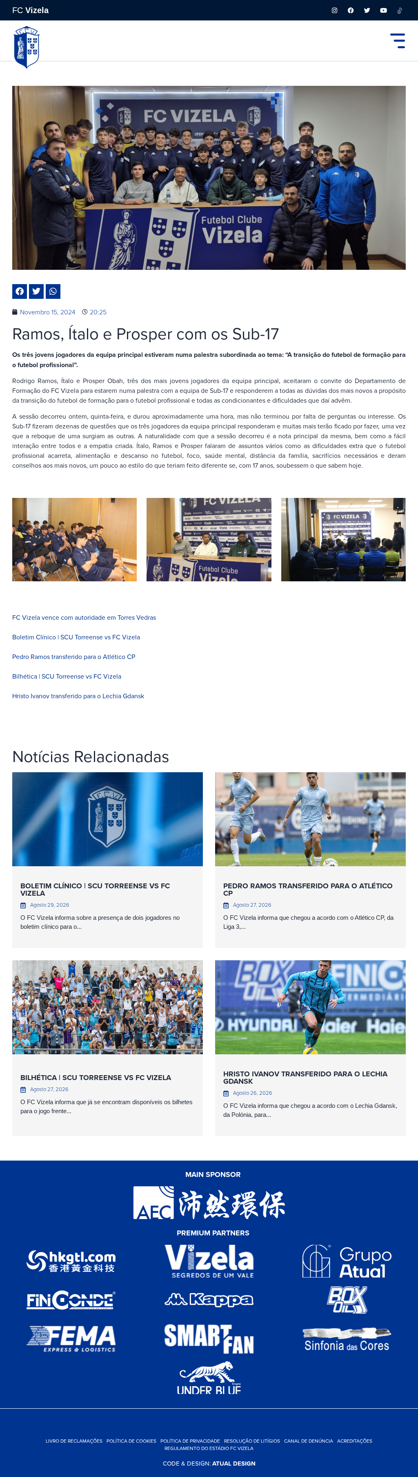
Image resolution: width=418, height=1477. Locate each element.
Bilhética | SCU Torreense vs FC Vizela (66, 676)
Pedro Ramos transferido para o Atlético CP (73, 656)
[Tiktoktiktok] (400, 10)
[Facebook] (351, 10)
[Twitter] (367, 10)
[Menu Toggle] (397, 41)
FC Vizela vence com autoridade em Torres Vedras (84, 617)
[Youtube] (383, 10)
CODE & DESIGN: (209, 1463)
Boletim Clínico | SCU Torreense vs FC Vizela (76, 636)
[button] (19, 291)
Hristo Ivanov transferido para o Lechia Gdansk (78, 695)
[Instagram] (334, 10)
